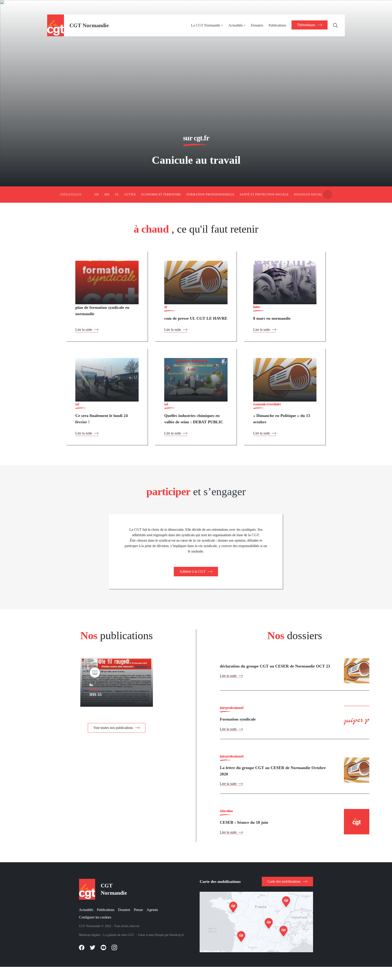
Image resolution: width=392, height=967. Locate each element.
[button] (327, 194)
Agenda (152, 910)
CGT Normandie (89, 25)
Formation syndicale (238, 719)
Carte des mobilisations (284, 881)
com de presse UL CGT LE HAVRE (195, 318)
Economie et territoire (161, 194)
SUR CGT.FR (196, 138)
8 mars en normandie (272, 318)
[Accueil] (55, 25)
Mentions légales (89, 935)
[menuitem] (209, 25)
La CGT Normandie (205, 25)
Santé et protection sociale (264, 194)
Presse (138, 910)
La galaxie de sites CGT (118, 935)
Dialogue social (308, 194)
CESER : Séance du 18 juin (244, 822)
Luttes (130, 194)
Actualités (235, 25)
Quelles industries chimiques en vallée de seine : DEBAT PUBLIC (193, 418)
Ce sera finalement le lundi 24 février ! (101, 418)
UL (117, 194)
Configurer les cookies (95, 917)
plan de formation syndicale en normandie (102, 310)
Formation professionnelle (210, 194)
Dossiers (257, 25)
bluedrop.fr (176, 935)
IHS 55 (95, 694)
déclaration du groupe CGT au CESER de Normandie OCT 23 (275, 666)
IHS (107, 194)
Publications (277, 25)
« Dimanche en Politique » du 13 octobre (281, 418)
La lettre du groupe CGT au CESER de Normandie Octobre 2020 (273, 770)
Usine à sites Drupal (151, 935)
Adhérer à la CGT (192, 571)
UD (96, 194)
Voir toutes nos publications (113, 728)
